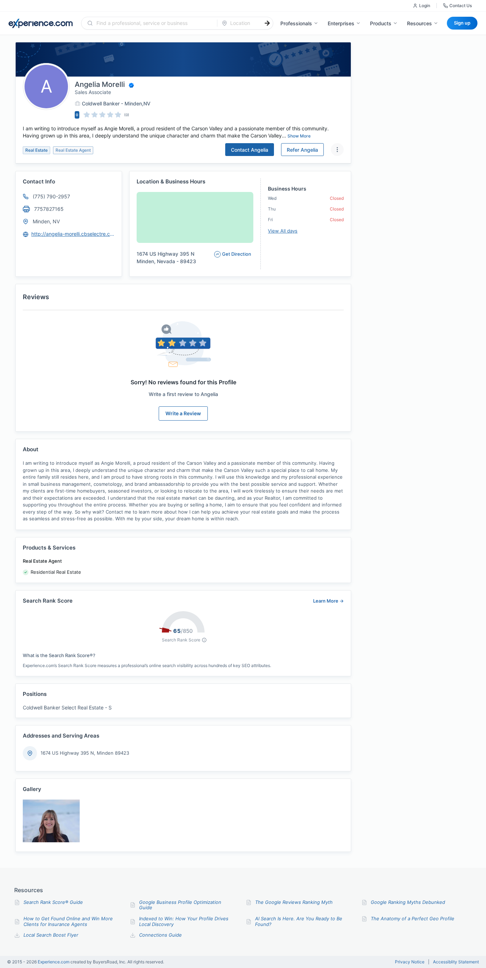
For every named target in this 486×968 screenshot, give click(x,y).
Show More (299, 136)
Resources (419, 23)
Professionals (296, 23)
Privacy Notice (409, 961)
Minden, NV (46, 221)
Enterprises (341, 23)
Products (380, 23)
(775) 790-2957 (51, 196)
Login (424, 5)
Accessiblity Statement (456, 961)
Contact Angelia (249, 150)
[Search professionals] (267, 23)
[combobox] (153, 23)
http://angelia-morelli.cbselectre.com (73, 234)
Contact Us (460, 5)
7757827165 (49, 209)
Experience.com (54, 961)
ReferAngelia (302, 150)
